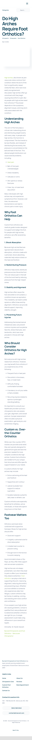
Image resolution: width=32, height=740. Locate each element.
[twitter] (13, 726)
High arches (8, 78)
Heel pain (10, 162)
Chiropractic (5, 38)
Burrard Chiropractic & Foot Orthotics (14, 661)
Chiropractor (13, 38)
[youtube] (18, 726)
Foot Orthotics (21, 38)
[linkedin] (21, 726)
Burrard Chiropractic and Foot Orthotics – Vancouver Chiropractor (14, 633)
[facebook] (10, 726)
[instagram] (16, 726)
